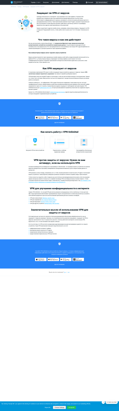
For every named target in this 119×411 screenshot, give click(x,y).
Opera (50, 201)
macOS (49, 198)
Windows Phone (52, 199)
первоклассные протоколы (57, 92)
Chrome (43, 201)
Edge (54, 201)
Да (65, 272)
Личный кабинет (102, 2)
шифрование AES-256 (45, 87)
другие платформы (59, 122)
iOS (42, 199)
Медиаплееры (48, 203)
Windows (44, 198)
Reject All (47, 407)
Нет (69, 272)
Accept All (71, 407)
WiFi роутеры (55, 203)
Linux (53, 198)
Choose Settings (59, 407)
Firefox (47, 201)
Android (46, 199)
